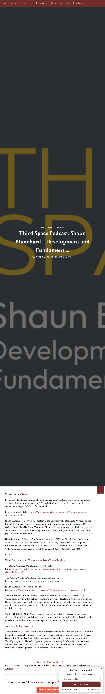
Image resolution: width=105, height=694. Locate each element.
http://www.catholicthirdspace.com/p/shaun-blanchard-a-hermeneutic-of (49, 590)
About (14, 3)
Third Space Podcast (52, 227)
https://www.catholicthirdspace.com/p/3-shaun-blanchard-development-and (46, 513)
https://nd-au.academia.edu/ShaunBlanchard (44, 560)
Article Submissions (73, 3)
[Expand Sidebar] (100, 490)
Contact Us (55, 3)
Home (5, 3)
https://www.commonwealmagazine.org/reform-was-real (35, 581)
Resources (39, 3)
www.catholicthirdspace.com (19, 626)
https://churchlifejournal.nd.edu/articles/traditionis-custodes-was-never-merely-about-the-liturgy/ (48, 570)
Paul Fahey (42, 257)
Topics (26, 3)
